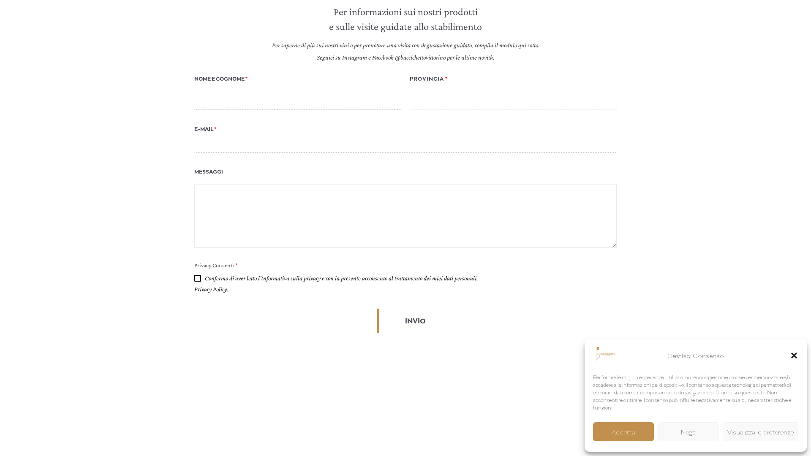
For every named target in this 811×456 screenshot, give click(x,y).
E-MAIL (205, 129)
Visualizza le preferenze (760, 432)
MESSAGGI (208, 171)
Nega (688, 432)
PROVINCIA (429, 79)
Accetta (623, 432)
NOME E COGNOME (221, 79)
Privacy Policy (210, 289)
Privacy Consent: (216, 265)
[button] (794, 355)
